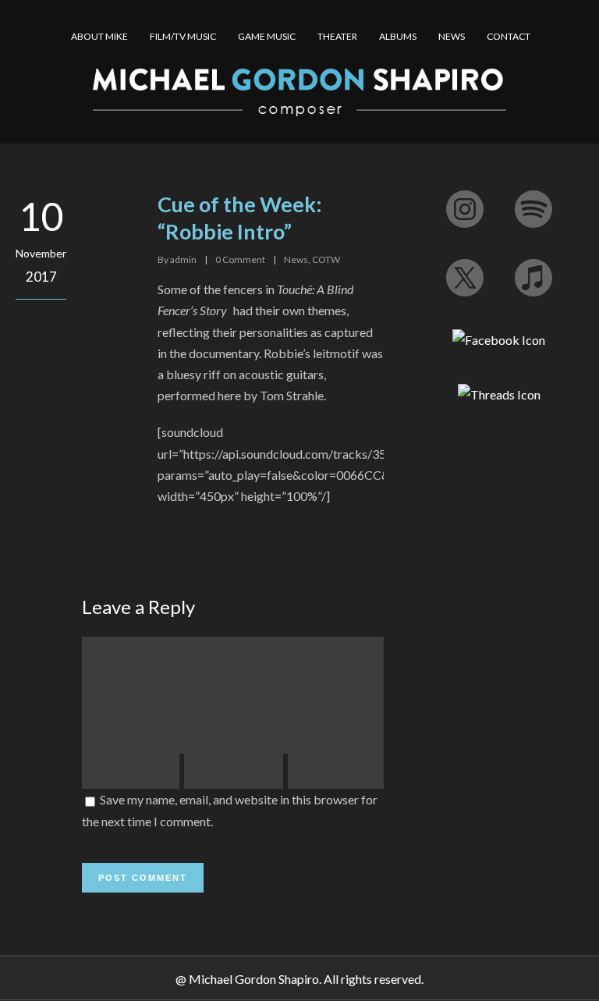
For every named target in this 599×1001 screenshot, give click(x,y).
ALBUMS (397, 36)
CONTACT (508, 36)
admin (183, 259)
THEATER (337, 36)
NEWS (451, 36)
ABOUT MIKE (99, 36)
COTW (326, 259)
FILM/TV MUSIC (183, 36)
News (296, 259)
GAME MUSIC (267, 36)
